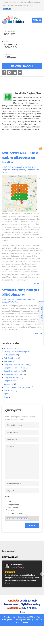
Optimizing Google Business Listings (17, 387)
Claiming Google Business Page (15, 352)
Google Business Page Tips (14, 371)
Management (9, 384)
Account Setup (9, 348)
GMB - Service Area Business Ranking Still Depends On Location (20, 157)
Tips (5, 394)
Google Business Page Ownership (16, 365)
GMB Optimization (10, 167)
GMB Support (9, 361)
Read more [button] (9, 583)
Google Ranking (13, 505)
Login (25, 622)
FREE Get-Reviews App (15, 513)
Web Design (12, 502)
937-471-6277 (29, 608)
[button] (2, 574)
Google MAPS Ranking (10, 170)
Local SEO (11, 510)
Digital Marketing (13, 507)
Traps (6, 397)
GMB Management (11, 355)
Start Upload (23, 518)
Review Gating (9, 391)
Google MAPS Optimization (27, 167)
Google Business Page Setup (14, 368)
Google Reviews (10, 381)
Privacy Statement (23, 620)
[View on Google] (7, 565)
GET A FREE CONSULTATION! (22, 66)
